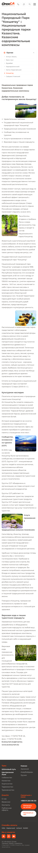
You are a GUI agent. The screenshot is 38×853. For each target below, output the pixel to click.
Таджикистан (7, 787)
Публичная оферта (7, 809)
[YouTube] (14, 836)
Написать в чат (28, 813)
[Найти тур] (29, 4)
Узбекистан (7, 778)
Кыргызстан (7, 784)
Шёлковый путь (9, 769)
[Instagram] (9, 836)
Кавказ (24, 766)
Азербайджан (27, 772)
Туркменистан (8, 790)
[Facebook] (3, 836)
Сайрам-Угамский (13, 76)
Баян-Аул (9, 60)
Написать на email (27, 806)
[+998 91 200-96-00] (18, 4)
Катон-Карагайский (13, 70)
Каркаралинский (12, 67)
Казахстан (6, 781)
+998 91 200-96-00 (28, 801)
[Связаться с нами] (24, 4)
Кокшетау (10, 73)
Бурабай (9, 63)
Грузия (24, 775)
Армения (25, 769)
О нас (4, 799)
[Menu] (34, 4)
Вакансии (6, 802)
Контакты (6, 805)
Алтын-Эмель (11, 57)
